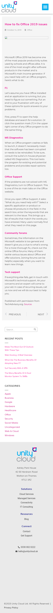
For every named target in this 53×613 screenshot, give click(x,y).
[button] (45, 7)
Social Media (11, 422)
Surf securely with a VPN (16, 368)
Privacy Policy (11, 607)
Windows (9, 435)
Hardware (10, 406)
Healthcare (10, 410)
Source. (28, 304)
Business (9, 397)
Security (9, 418)
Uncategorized (12, 426)
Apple (8, 393)
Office (8, 414)
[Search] (35, 329)
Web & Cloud (12, 431)
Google (8, 401)
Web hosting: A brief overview (18, 354)
